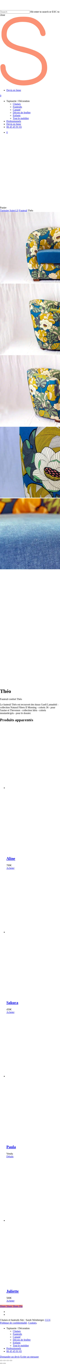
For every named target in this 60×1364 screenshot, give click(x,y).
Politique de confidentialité (13, 1322)
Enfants (16, 1342)
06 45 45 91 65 (14, 1351)
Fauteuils (17, 1334)
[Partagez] (7, 1360)
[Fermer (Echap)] (11, 1360)
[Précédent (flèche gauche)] (1, 1363)
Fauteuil (23, 210)
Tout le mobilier (21, 1345)
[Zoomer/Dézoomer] (1, 1360)
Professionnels (13, 1348)
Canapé (16, 1337)
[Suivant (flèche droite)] (4, 1363)
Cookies (32, 1322)
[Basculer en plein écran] (4, 1360)
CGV (47, 1320)
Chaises (17, 1331)
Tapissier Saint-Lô (9, 210)
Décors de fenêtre (22, 1339)
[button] (10, 868)
